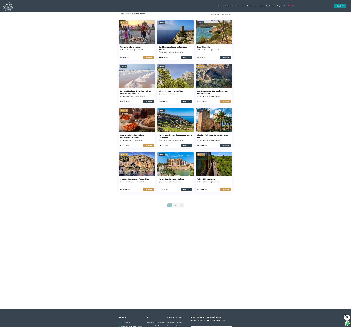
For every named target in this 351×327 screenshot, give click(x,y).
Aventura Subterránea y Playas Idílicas (134, 179)
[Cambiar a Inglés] (293, 6)
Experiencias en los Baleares (155, 322)
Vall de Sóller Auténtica (206, 179)
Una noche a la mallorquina (130, 47)
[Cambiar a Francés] (284, 6)
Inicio (218, 6)
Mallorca (226, 6)
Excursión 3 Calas (204, 47)
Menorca (235, 6)
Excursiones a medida (174, 322)
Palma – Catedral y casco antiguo (171, 179)
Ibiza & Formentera (249, 6)
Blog (278, 6)
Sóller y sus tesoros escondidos (171, 91)
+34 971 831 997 (126, 322)
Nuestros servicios (266, 6)
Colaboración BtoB (173, 326)
